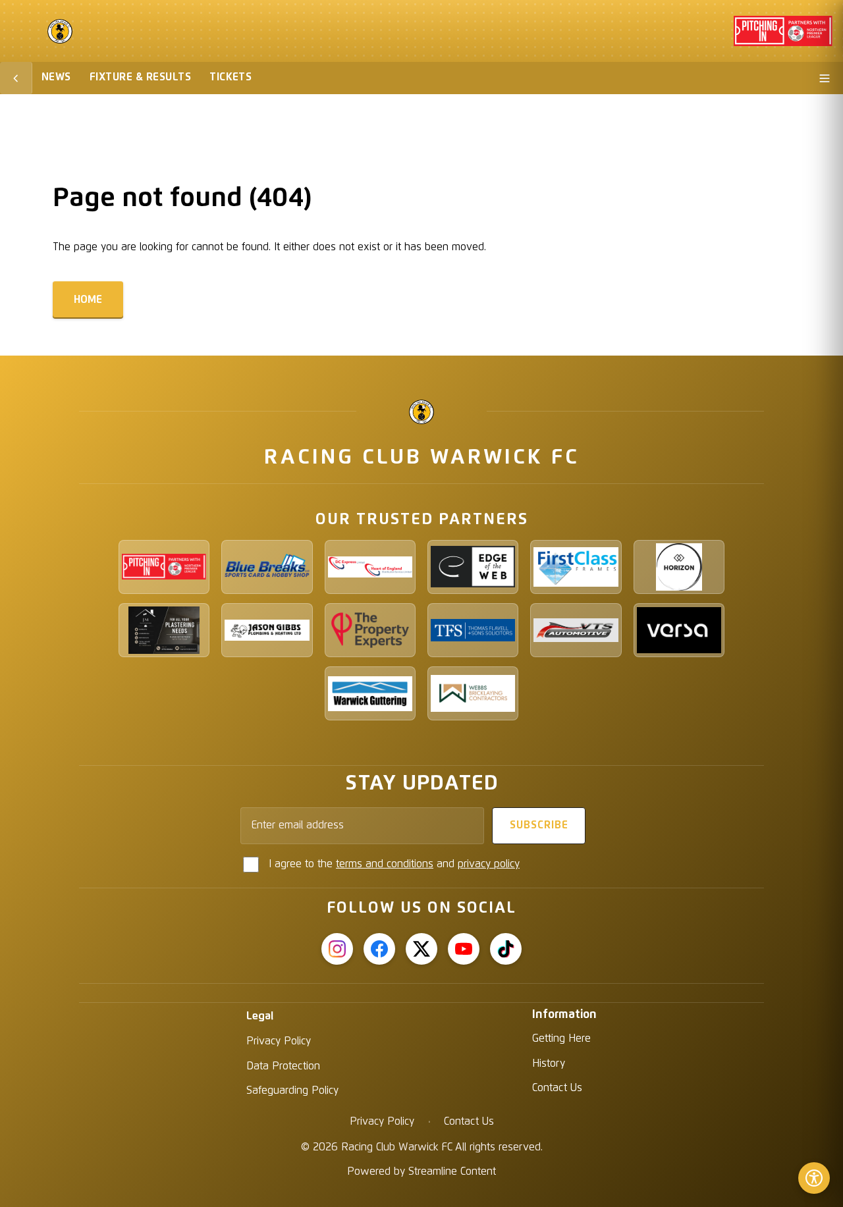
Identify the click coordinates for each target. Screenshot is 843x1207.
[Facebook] (379, 949)
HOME (88, 299)
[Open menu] (824, 78)
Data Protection (283, 1066)
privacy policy (489, 864)
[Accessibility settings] (814, 1178)
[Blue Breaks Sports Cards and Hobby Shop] (267, 567)
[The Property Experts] (370, 630)
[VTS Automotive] (575, 630)
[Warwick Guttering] (370, 693)
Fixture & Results (140, 77)
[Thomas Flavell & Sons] (473, 630)
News (56, 77)
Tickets (230, 77)
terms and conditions (384, 864)
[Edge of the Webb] (473, 567)
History (548, 1063)
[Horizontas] (679, 567)
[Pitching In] (164, 567)
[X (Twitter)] (421, 949)
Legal (259, 1016)
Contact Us (557, 1088)
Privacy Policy (278, 1041)
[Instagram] (337, 949)
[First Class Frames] (575, 567)
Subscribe (539, 825)
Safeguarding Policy (292, 1090)
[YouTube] (463, 949)
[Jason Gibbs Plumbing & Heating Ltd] (267, 630)
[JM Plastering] (164, 630)
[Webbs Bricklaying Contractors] (473, 693)
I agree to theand (394, 864)
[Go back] (16, 78)
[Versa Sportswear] (679, 630)
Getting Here (561, 1038)
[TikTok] (506, 949)
